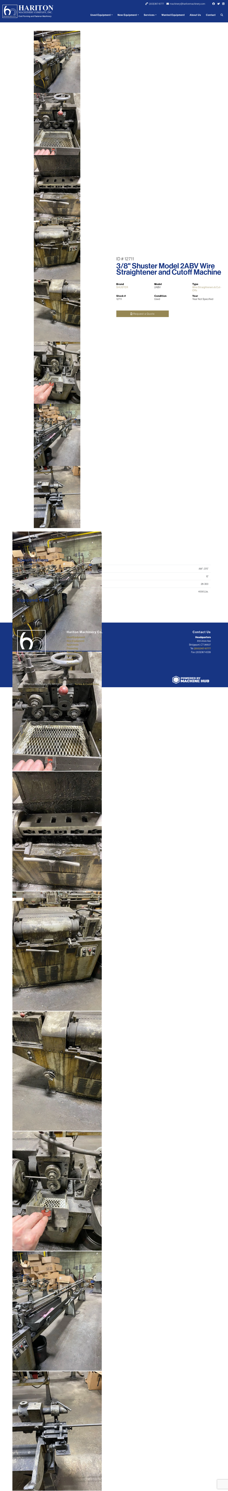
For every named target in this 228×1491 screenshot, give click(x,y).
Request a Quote (144, 313)
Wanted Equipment (173, 14)
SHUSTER (122, 287)
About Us (195, 14)
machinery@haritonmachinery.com (187, 3)
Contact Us (73, 663)
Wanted (71, 655)
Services (149, 14)
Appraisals (73, 644)
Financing (72, 648)
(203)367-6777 (156, 3)
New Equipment (127, 14)
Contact (211, 14)
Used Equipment (100, 14)
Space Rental (74, 652)
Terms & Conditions (87, 684)
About (70, 659)
